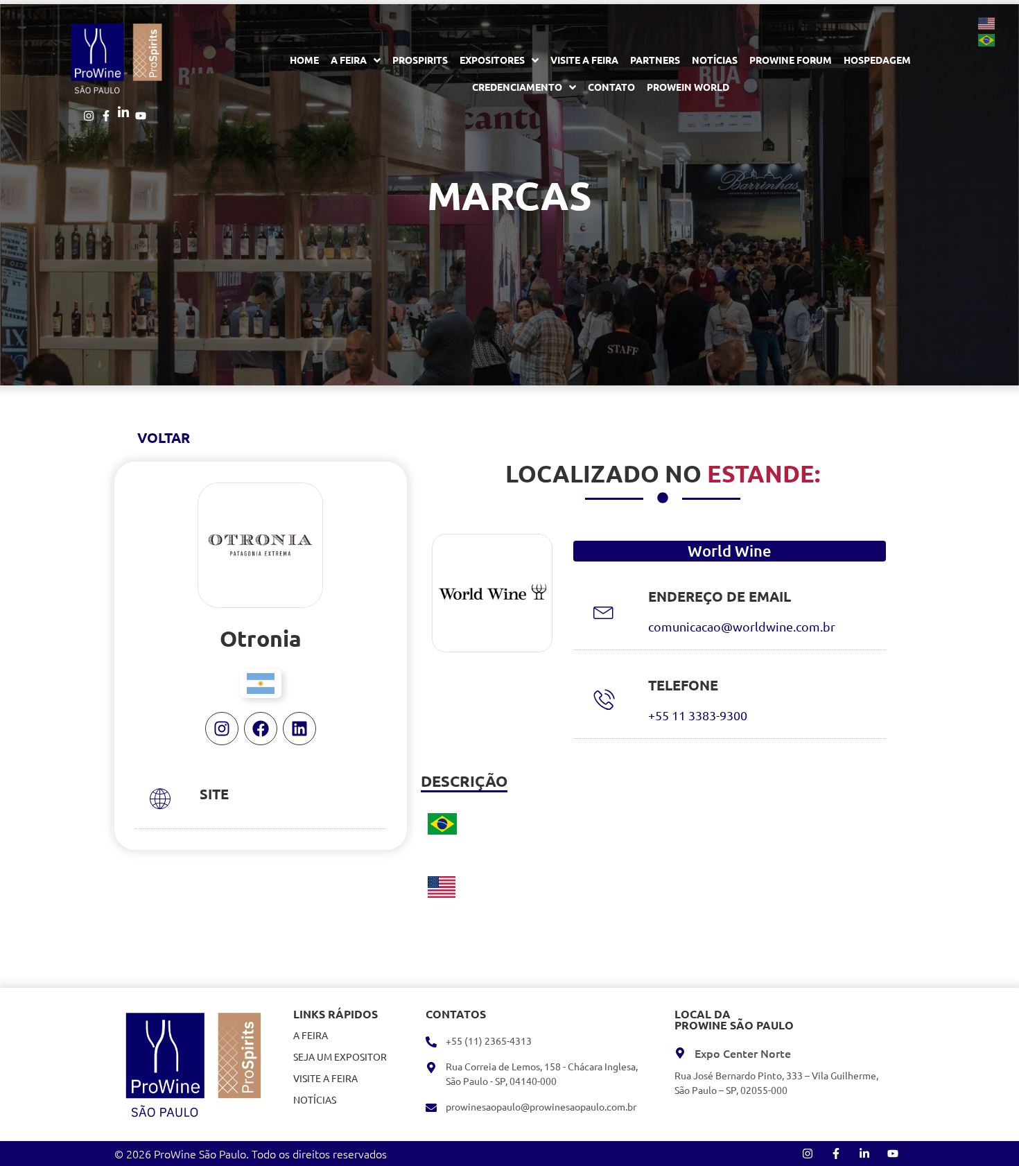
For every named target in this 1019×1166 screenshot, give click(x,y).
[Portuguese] (987, 39)
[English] (987, 22)
